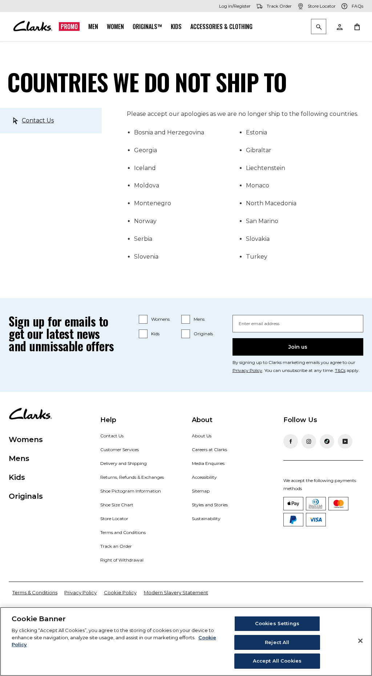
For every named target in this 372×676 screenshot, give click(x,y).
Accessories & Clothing (221, 26)
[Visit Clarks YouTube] (345, 441)
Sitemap (201, 491)
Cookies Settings (277, 623)
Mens (199, 319)
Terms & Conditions (34, 592)
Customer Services (119, 449)
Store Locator (114, 518)
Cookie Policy (120, 592)
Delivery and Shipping (123, 463)
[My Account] (339, 26)
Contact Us (38, 120)
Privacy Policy (247, 370)
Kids (176, 26)
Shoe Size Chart (116, 504)
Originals (203, 333)
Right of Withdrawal (121, 560)
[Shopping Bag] (356, 26)
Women (115, 26)
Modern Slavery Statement (176, 592)
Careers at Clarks (209, 449)
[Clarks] (32, 26)
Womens (160, 319)
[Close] (360, 641)
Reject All (277, 642)
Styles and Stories (210, 504)
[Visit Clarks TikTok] (327, 441)
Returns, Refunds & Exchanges (132, 477)
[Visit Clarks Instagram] (309, 441)
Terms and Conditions (123, 532)
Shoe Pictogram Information (130, 491)
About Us (201, 435)
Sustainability (206, 518)
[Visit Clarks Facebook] (290, 441)
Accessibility (204, 477)
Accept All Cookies (277, 661)
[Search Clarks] (318, 27)
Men (93, 26)
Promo (69, 26)
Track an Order (116, 546)
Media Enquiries (208, 463)
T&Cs (340, 370)
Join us (297, 347)
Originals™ (147, 26)
